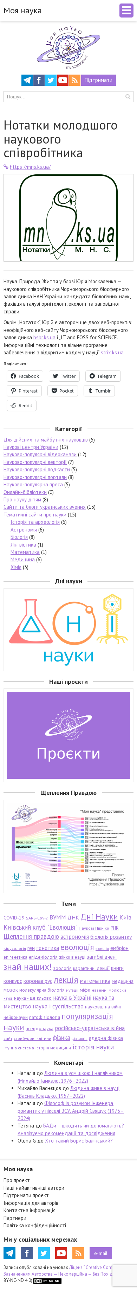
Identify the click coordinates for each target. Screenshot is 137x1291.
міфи (85, 990)
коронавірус (38, 980)
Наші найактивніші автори (34, 1188)
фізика (61, 1037)
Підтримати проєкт (26, 1195)
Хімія (16, 567)
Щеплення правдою (31, 936)
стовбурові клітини (32, 1038)
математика (95, 981)
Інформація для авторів (31, 1203)
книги (117, 967)
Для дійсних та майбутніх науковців (46, 439)
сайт (8, 1038)
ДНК (73, 917)
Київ (125, 917)
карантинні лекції (91, 968)
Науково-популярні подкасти (37, 469)
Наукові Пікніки (94, 928)
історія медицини (53, 1048)
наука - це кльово (33, 998)
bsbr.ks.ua (44, 337)
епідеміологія (43, 957)
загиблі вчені (102, 956)
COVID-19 (14, 918)
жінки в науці (72, 957)
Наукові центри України (31, 447)
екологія (102, 948)
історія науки (93, 1046)
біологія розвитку (111, 936)
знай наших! (28, 966)
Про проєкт (17, 1180)
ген (31, 947)
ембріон (119, 948)
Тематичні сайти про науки (35, 514)
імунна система (19, 1047)
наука (8, 998)
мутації (72, 990)
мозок (11, 989)
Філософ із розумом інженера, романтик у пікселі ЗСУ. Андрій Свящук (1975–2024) (71, 1111)
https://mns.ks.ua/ (30, 167)
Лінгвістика (23, 544)
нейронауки (16, 1017)
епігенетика (15, 957)
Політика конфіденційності (35, 1225)
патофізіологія (44, 1017)
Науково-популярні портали (35, 477)
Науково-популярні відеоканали (40, 454)
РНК (115, 928)
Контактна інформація (30, 1210)
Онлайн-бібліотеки (25, 492)
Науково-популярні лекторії (35, 462)
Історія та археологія (35, 522)
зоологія (62, 968)
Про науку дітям (22, 499)
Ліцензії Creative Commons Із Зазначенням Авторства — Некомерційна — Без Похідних (66, 1270)
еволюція (77, 947)
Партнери (15, 1218)
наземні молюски (109, 990)
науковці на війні (103, 1007)
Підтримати (98, 80)
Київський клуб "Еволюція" (40, 927)
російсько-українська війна (90, 1028)
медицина (122, 981)
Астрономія (24, 529)
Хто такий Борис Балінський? (79, 1140)
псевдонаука (39, 1028)
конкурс (13, 980)
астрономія (74, 937)
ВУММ (58, 917)
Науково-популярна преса (33, 484)
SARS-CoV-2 (37, 918)
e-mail (100, 1253)
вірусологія (15, 948)
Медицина (23, 559)
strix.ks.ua (112, 352)
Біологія (19, 537)
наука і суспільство (58, 1006)
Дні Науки (99, 916)
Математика (25, 552)
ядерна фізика (106, 1038)
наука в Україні (72, 997)
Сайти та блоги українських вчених (45, 507)
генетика (47, 948)
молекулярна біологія (42, 990)
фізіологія (79, 1038)
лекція (66, 979)
